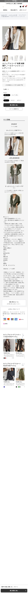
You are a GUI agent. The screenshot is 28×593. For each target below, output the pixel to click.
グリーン (6, 100)
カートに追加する (14, 109)
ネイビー (13, 100)
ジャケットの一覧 (13, 15)
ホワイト (19, 100)
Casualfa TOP (4, 15)
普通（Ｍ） (6, 95)
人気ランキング (22, 10)
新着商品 (5, 10)
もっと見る (23, 336)
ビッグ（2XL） (15, 95)
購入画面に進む (14, 105)
